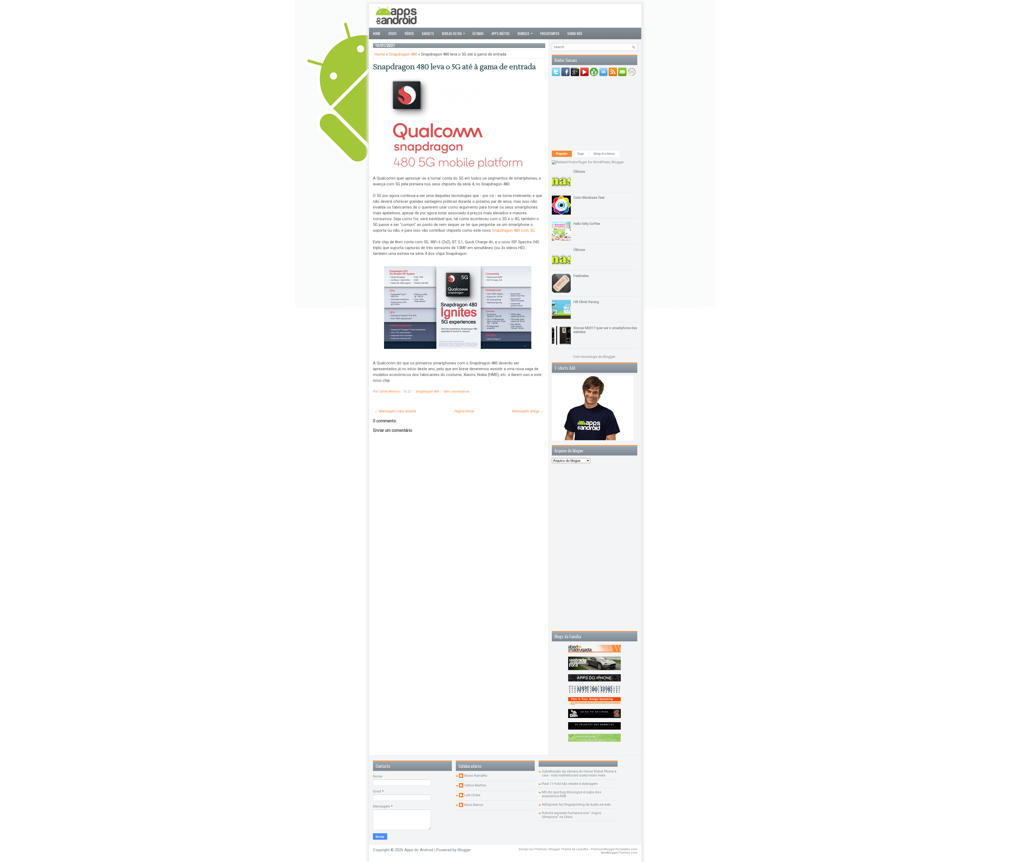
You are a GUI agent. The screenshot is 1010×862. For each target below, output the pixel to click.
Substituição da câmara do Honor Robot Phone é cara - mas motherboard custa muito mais (579, 773)
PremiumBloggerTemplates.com (614, 849)
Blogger (609, 357)
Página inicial (464, 411)
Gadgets (428, 33)
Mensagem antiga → (528, 411)
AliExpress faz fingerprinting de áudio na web (576, 804)
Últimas (478, 33)
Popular (562, 154)
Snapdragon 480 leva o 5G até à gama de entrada (454, 67)
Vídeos (409, 33)
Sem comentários (456, 391)
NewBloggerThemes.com (619, 852)
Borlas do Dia (453, 33)
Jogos (392, 33)
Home (376, 33)
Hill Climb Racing (586, 302)
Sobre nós (574, 33)
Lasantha (582, 849)
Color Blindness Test (588, 198)
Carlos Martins (475, 785)
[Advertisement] (541, 16)
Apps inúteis (501, 33)
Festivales (581, 276)
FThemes (540, 849)
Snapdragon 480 (403, 54)
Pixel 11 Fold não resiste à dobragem (570, 784)
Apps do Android (418, 850)
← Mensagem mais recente (395, 411)
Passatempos (549, 33)
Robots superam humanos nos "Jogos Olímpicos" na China (571, 815)
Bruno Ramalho (475, 775)
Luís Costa (472, 795)
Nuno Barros (473, 805)
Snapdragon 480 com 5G (513, 230)
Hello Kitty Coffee (586, 224)
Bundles (525, 33)
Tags (580, 154)
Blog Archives (604, 154)
